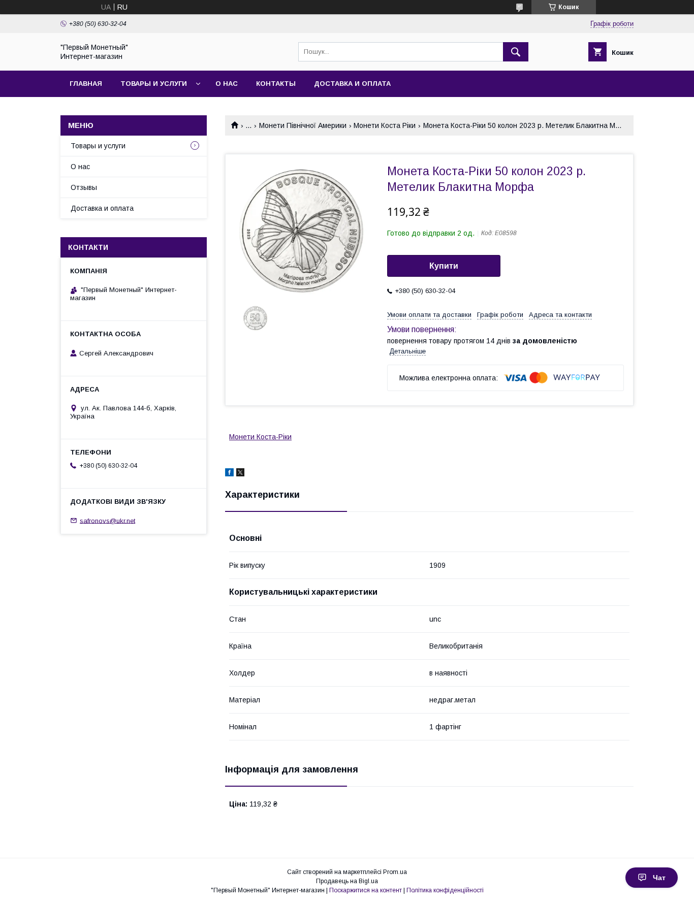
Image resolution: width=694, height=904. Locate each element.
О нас (226, 83)
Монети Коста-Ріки (260, 437)
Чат (659, 878)
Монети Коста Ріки (385, 125)
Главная (86, 83)
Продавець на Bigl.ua (347, 881)
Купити (443, 266)
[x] (240, 474)
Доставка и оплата (352, 83)
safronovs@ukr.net (107, 520)
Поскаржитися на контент (365, 890)
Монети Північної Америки (302, 125)
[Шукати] (515, 51)
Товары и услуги (153, 83)
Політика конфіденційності (445, 890)
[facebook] (229, 474)
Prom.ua (395, 872)
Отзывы (84, 187)
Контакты (276, 83)
